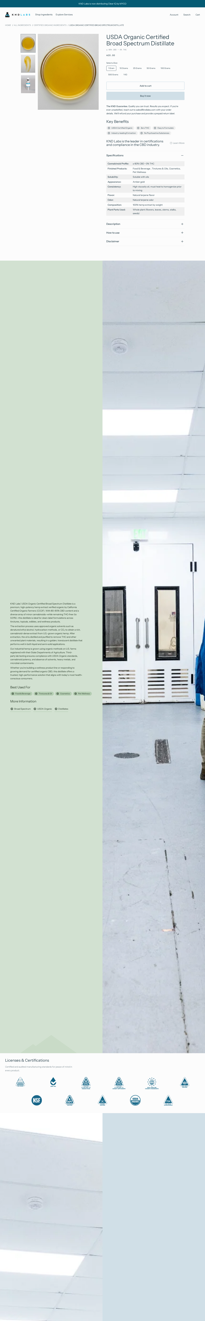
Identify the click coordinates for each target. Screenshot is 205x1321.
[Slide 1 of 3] (28, 43)
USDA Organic (44, 708)
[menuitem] (44, 14)
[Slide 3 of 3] (28, 84)
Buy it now (145, 95)
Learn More (178, 143)
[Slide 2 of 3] (28, 64)
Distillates (63, 708)
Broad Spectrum (22, 708)
